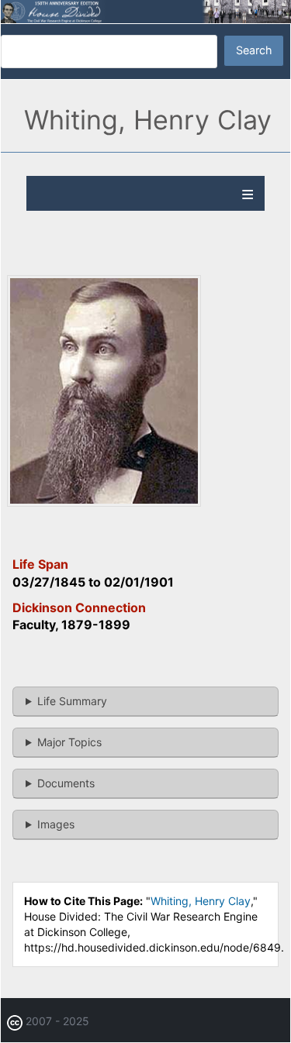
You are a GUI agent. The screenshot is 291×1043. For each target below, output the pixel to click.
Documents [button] (66, 783)
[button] (104, 502)
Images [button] (55, 824)
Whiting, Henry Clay (201, 900)
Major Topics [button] (69, 742)
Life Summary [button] (72, 700)
